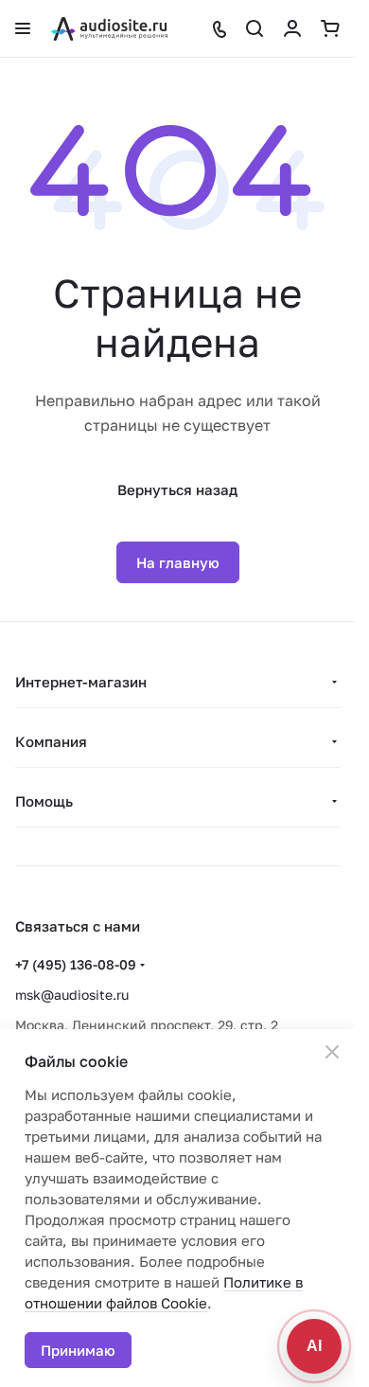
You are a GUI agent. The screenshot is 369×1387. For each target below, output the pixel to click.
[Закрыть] (332, 1052)
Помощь (44, 800)
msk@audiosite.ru (72, 995)
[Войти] (292, 28)
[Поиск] (254, 28)
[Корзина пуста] (330, 28)
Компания (51, 741)
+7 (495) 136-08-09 (75, 964)
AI (314, 1346)
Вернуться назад (177, 489)
